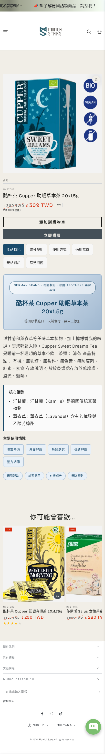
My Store (8, 189)
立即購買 (52, 235)
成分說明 (37, 249)
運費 (17, 210)
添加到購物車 (52, 222)
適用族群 (82, 249)
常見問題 (37, 262)
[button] (89, 31)
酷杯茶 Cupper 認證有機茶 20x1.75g (32, 611)
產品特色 (14, 249)
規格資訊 (14, 262)
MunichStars (46, 739)
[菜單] (5, 31)
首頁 (5, 180)
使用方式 (59, 249)
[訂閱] (99, 691)
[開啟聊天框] (93, 727)
